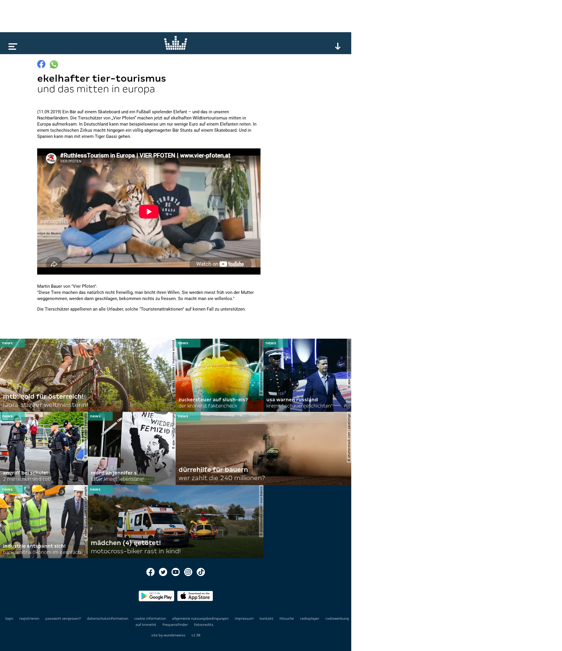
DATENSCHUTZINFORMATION (108, 618)
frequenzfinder (175, 625)
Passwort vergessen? (63, 618)
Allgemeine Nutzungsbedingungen (200, 618)
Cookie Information (150, 618)
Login (9, 618)
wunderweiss (174, 635)
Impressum (244, 618)
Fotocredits (203, 625)
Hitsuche (287, 618)
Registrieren (29, 618)
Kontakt (267, 618)
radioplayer (310, 618)
